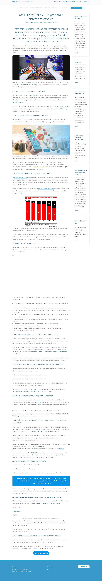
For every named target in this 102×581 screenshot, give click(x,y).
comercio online (64, 106)
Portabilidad (86, 1)
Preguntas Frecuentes (70, 1)
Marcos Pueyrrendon (41, 167)
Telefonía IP (49, 22)
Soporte (80, 1)
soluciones (47, 7)
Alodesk (38, 402)
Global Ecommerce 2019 (46, 188)
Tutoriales (56, 1)
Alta (77, 1)
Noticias (44, 22)
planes (31, 7)
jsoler (56, 22)
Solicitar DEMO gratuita (41, 553)
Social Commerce (18, 102)
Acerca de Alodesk (24, 7)
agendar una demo (56, 7)
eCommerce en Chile (20, 177)
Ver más (76, 52)
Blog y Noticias (62, 1)
